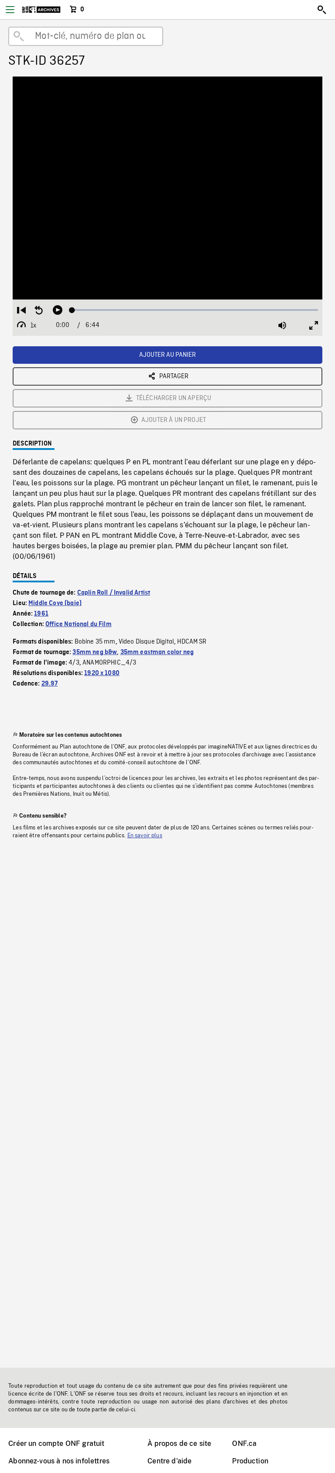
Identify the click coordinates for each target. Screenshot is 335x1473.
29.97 (49, 683)
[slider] (195, 310)
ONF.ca (244, 1443)
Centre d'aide (169, 1461)
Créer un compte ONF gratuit (56, 1443)
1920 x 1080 (102, 673)
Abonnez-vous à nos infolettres (58, 1461)
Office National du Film (78, 624)
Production (250, 1461)
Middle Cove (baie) (55, 603)
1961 (41, 613)
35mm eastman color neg (157, 652)
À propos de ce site (179, 1443)
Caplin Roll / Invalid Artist (113, 592)
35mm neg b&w (94, 652)
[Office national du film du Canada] (41, 9)
